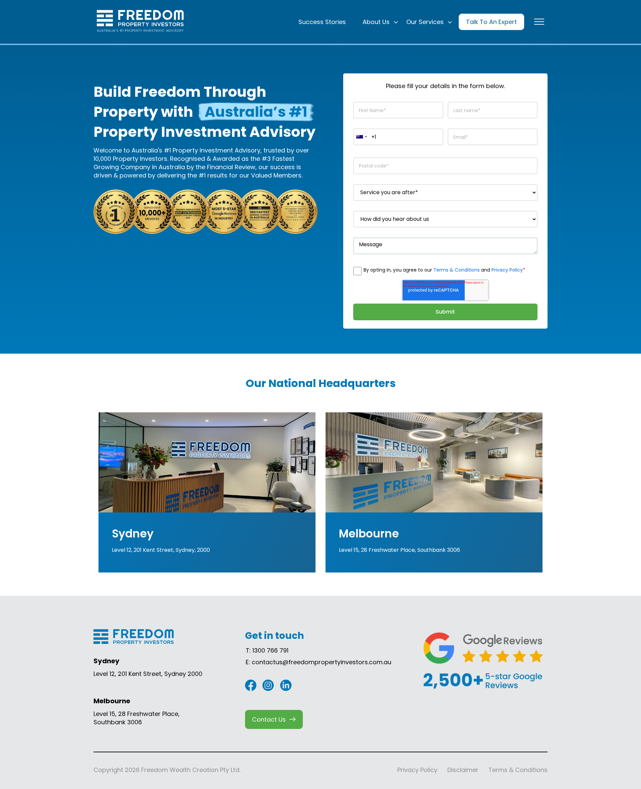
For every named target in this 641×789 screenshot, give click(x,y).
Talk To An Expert (491, 22)
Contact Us (269, 719)
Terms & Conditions (456, 270)
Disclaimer (462, 770)
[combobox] (361, 137)
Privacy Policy (507, 270)
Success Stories (322, 22)
